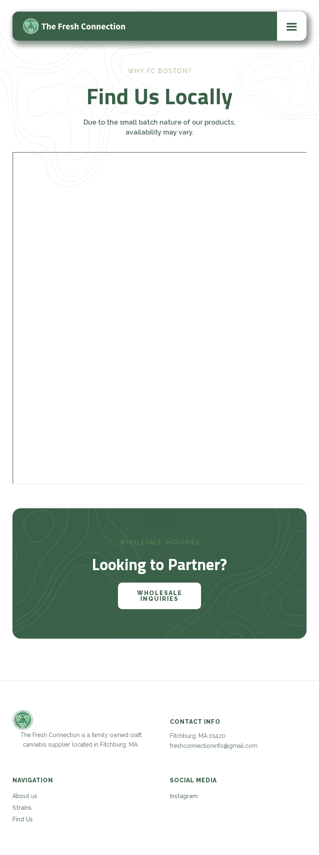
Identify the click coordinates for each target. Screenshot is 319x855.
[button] (292, 26)
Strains (22, 807)
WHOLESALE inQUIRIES (159, 596)
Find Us (22, 819)
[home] (74, 26)
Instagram (184, 796)
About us (24, 796)
